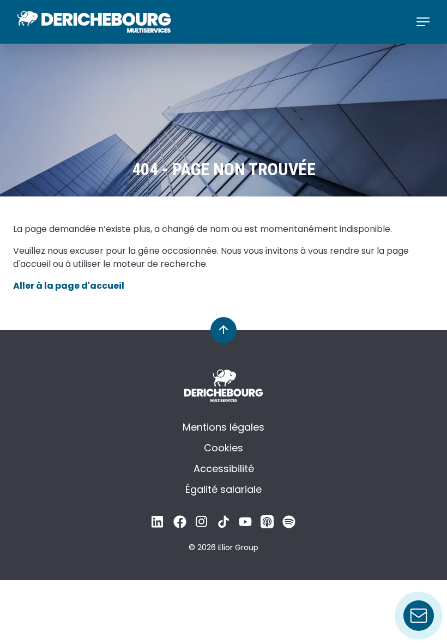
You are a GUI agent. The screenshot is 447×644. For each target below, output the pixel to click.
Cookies (223, 448)
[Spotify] (288, 525)
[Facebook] (179, 525)
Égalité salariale (223, 489)
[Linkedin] (158, 525)
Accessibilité (224, 468)
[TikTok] (223, 525)
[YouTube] (245, 525)
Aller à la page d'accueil (68, 285)
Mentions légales (223, 427)
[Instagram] (201, 525)
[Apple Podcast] (267, 525)
